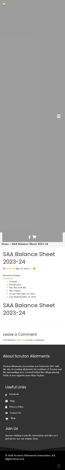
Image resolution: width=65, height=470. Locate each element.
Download (8, 278)
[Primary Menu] (59, 116)
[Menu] (59, 466)
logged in (20, 340)
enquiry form (31, 439)
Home (5, 243)
